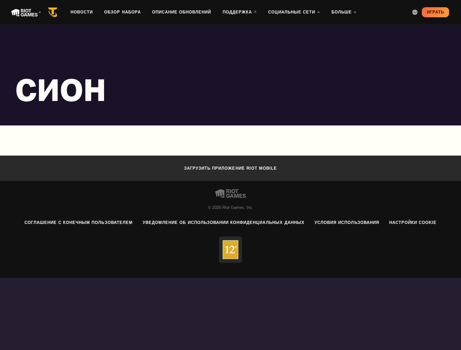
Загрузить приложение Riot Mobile (230, 168)
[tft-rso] (54, 12)
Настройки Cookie (413, 222)
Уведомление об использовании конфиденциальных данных (224, 222)
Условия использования (347, 222)
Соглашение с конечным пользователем (78, 222)
